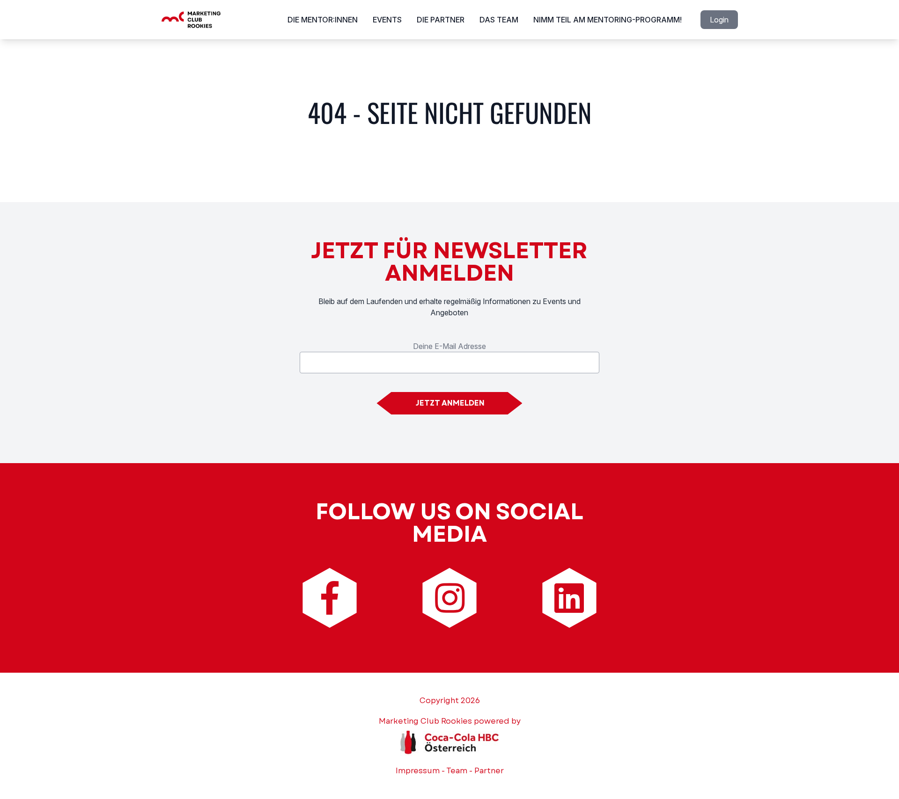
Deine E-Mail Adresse (449, 346)
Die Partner (440, 19)
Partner (489, 770)
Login (719, 19)
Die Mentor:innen (322, 19)
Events (387, 19)
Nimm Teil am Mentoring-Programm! (607, 19)
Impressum (418, 770)
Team (456, 770)
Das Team (498, 19)
